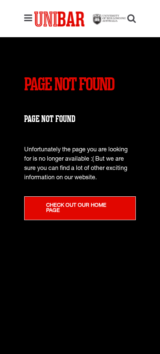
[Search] (129, 19)
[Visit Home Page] (80, 18)
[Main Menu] (30, 18)
